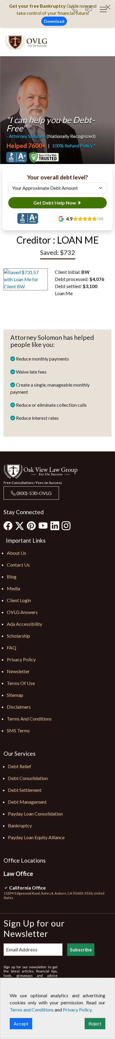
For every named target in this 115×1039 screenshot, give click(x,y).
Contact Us (18, 564)
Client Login (19, 600)
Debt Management (27, 802)
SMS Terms (18, 730)
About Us (16, 553)
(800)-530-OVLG (34, 493)
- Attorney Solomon (26, 136)
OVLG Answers (22, 612)
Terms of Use (21, 683)
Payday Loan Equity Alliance (36, 837)
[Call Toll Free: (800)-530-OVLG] (77, 10)
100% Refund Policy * (74, 145)
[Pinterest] (31, 525)
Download (54, 21)
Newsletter (18, 671)
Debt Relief (19, 766)
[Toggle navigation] (103, 9)
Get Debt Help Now (55, 202)
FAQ (11, 647)
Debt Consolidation (28, 778)
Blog (12, 576)
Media (13, 588)
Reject (94, 1023)
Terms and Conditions (29, 718)
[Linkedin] (54, 525)
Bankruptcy (20, 825)
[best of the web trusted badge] (44, 157)
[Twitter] (19, 526)
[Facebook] (8, 525)
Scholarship (18, 635)
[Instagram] (66, 525)
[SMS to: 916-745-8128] (88, 10)
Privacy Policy (21, 659)
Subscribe (81, 949)
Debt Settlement (25, 790)
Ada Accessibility (24, 624)
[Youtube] (43, 525)
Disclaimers (19, 707)
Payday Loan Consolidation (35, 813)
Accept (21, 1023)
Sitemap (15, 695)
